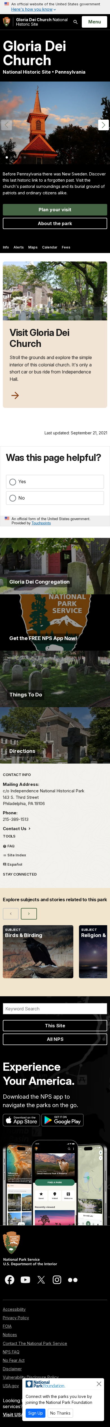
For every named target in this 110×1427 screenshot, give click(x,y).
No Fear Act (14, 1360)
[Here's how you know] (55, 7)
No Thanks (60, 1413)
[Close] (99, 1383)
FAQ (10, 846)
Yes (22, 481)
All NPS (55, 1039)
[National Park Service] (6, 22)
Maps (33, 247)
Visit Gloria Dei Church (39, 338)
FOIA (7, 1326)
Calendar (49, 247)
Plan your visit (55, 209)
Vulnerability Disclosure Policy (31, 1377)
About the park (55, 223)
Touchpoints (41, 522)
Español (14, 864)
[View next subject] (29, 913)
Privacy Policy (16, 1317)
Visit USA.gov (19, 1414)
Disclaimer (12, 1368)
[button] (103, 125)
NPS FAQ (11, 1351)
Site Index (16, 855)
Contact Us (15, 828)
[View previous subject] (11, 913)
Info (6, 247)
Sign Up (35, 1413)
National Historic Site (42, 21)
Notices (10, 1334)
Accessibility (14, 1309)
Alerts (19, 247)
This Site (55, 1025)
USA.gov (11, 1385)
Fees (66, 247)
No (21, 498)
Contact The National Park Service (35, 1343)
